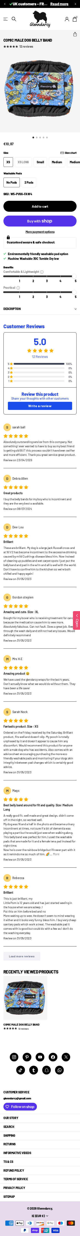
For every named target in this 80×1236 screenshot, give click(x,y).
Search (8, 1127)
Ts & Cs (8, 1161)
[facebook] (53, 1057)
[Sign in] (67, 19)
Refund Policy (13, 1170)
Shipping (9, 1135)
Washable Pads (12, 173)
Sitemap (9, 1196)
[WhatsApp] (59, 1070)
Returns (9, 1144)
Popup (42, 271)
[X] (66, 1057)
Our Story (10, 1118)
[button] (4, 4)
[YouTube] (40, 1057)
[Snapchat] (46, 1070)
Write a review (40, 406)
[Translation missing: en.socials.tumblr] (33, 1070)
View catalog (5, 19)
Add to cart (40, 206)
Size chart (71, 152)
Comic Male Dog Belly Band (21, 1024)
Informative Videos (17, 1153)
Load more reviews (22, 956)
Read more (59, 4)
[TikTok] (20, 1070)
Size (40, 152)
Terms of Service (15, 1179)
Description (11, 309)
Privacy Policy (14, 1188)
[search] (14, 19)
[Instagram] (14, 1057)
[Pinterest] (27, 1057)
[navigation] (33, 137)
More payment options (40, 232)
